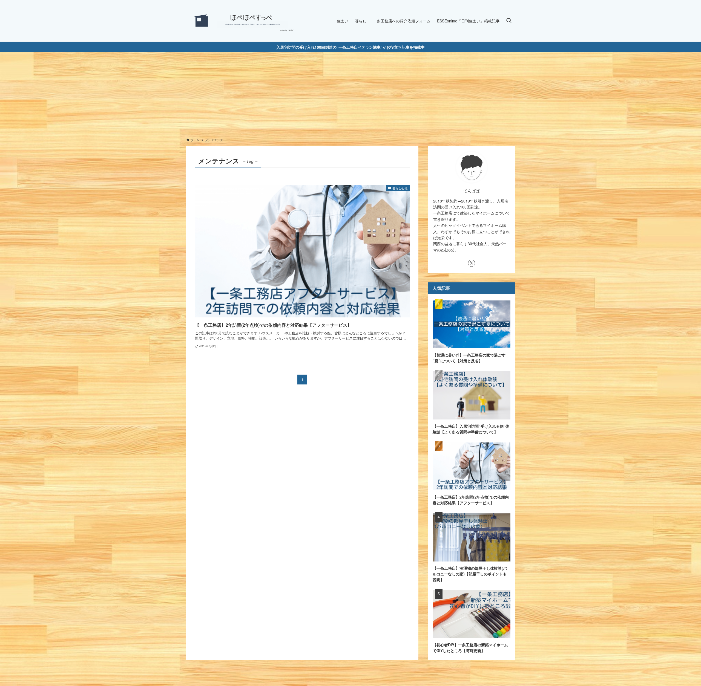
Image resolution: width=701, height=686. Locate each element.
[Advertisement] (350, 93)
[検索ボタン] (509, 21)
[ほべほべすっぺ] (241, 20)
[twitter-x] (471, 263)
